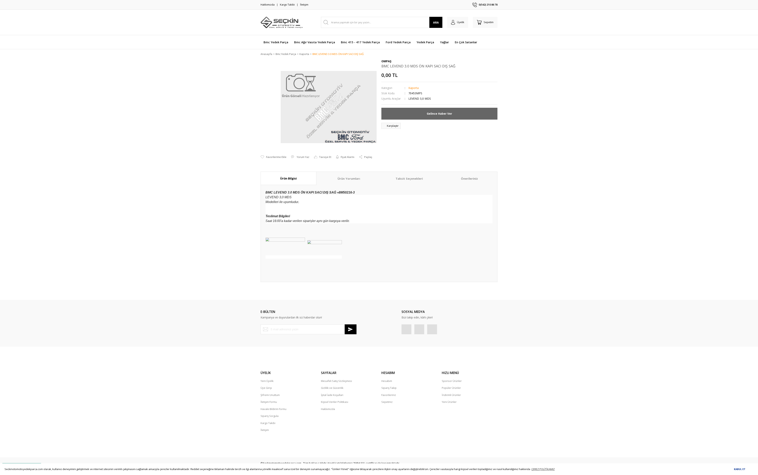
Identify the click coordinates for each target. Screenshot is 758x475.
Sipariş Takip (389, 388)
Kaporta (413, 88)
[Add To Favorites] (273, 157)
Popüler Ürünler (451, 388)
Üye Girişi (266, 388)
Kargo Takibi (287, 4)
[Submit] (350, 329)
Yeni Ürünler (449, 402)
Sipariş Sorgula (270, 416)
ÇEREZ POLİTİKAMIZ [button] (543, 469)
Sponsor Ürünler (452, 381)
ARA (436, 22)
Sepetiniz (387, 402)
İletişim (304, 4)
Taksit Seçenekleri (409, 178)
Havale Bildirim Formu (273, 409)
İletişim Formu (269, 402)
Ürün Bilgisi (288, 178)
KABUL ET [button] (739, 469)
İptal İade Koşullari (332, 395)
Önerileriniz (469, 178)
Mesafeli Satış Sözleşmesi (336, 381)
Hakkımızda (268, 4)
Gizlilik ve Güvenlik (332, 388)
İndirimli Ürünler (451, 395)
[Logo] (282, 22)
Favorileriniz (388, 395)
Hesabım (386, 381)
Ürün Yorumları (349, 178)
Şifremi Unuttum (270, 395)
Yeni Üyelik (267, 381)
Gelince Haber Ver (439, 113)
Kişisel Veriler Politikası (334, 402)
